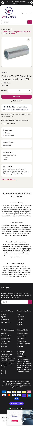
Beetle (10, 29)
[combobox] (16, 22)
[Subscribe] (30, 302)
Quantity (4, 90)
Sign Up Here (8, 421)
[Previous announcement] (2, 2)
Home (3, 29)
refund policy (9, 116)
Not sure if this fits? (8, 179)
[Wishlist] (22, 13)
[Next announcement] (31, 2)
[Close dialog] (31, 410)
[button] (30, 12)
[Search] (29, 22)
